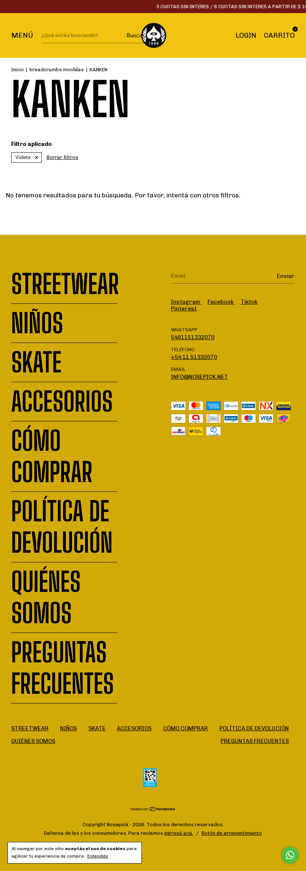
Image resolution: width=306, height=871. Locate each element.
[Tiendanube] (153, 809)
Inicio (17, 69)
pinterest (184, 308)
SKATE (36, 362)
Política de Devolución (62, 527)
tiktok (249, 302)
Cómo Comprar (52, 456)
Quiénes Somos (46, 597)
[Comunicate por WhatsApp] (290, 855)
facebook (221, 302)
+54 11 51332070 (194, 357)
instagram (186, 302)
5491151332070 (193, 337)
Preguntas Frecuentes (62, 668)
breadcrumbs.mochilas (56, 69)
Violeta (22, 157)
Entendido (97, 856)
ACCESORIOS (62, 401)
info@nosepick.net (199, 377)
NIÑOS (37, 323)
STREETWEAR (65, 284)
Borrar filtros (62, 157)
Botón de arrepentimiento (232, 833)
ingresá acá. (178, 833)
